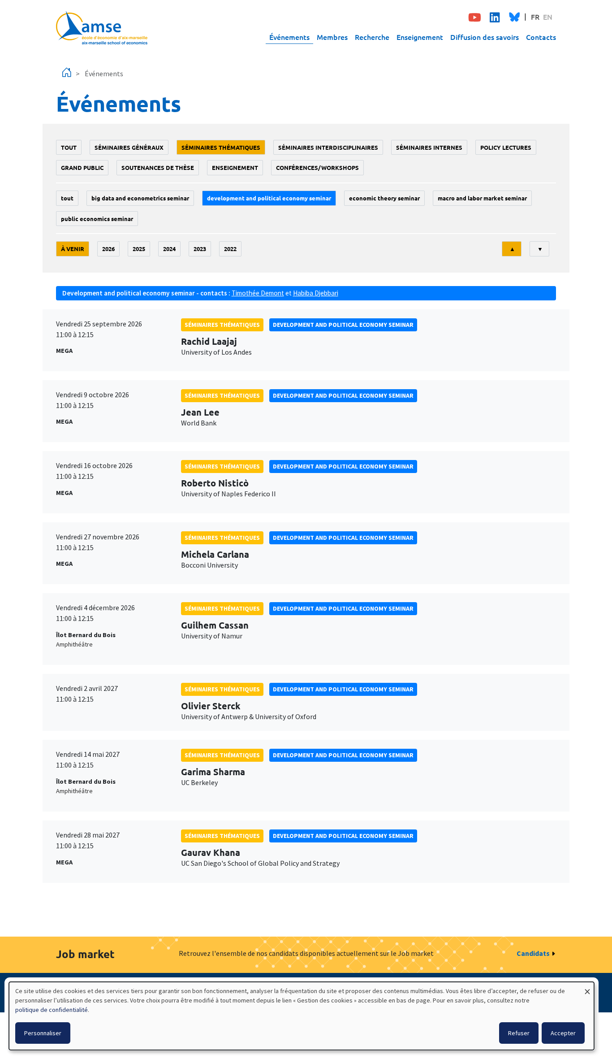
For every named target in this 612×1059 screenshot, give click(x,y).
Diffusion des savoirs (484, 37)
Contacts (541, 37)
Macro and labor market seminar (482, 198)
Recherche (372, 37)
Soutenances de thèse (157, 167)
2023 (200, 248)
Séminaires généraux (129, 147)
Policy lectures (505, 147)
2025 (139, 248)
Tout (69, 147)
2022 (230, 248)
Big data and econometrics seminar (140, 198)
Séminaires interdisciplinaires (328, 147)
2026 (108, 248)
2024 (169, 248)
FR (535, 17)
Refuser (519, 1033)
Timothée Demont (258, 293)
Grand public (82, 167)
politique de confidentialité (51, 1010)
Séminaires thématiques (220, 147)
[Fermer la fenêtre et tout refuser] (587, 987)
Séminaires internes (429, 147)
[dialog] (301, 1016)
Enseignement (420, 37)
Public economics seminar (97, 218)
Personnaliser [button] (42, 1033)
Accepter (563, 1033)
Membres (332, 37)
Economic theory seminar (384, 198)
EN (547, 17)
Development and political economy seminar (269, 198)
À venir (72, 248)
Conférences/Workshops (317, 167)
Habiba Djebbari (315, 293)
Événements (289, 37)
